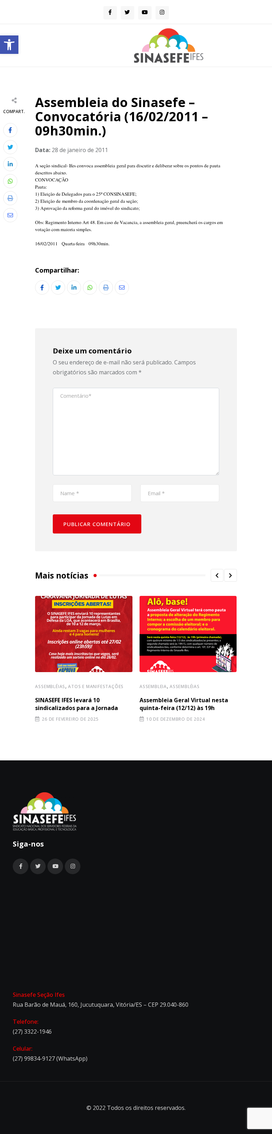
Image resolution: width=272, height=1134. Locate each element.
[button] (9, 44)
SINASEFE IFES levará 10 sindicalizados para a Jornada (76, 704)
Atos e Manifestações (96, 686)
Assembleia (153, 686)
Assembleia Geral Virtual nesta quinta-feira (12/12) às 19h (184, 704)
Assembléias (50, 686)
